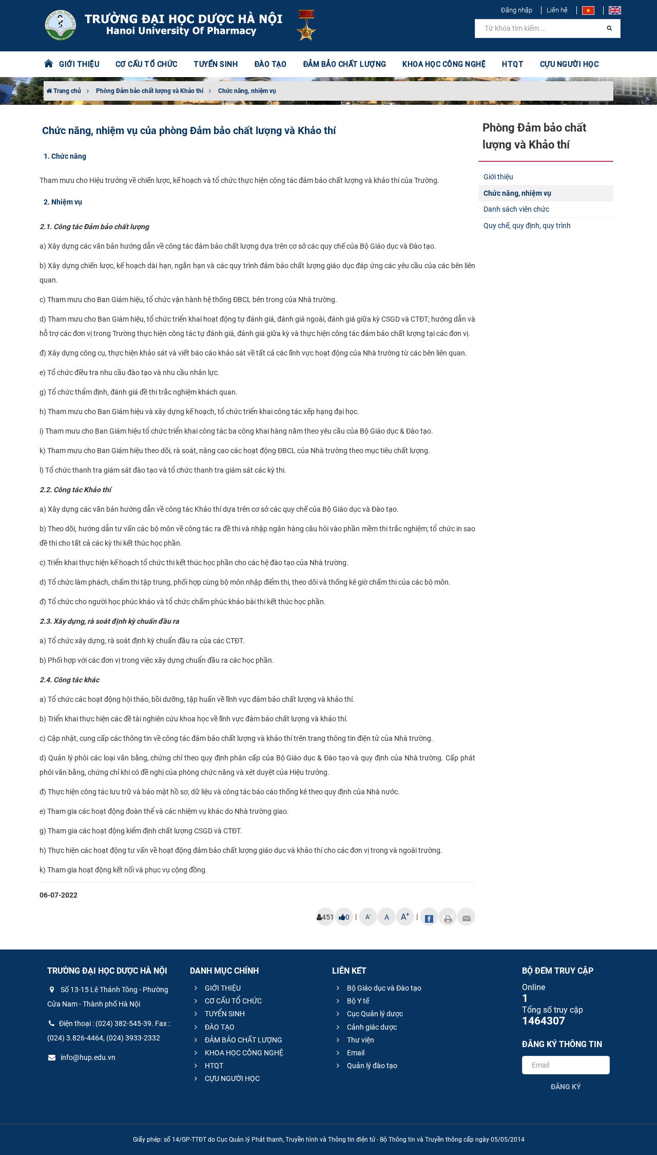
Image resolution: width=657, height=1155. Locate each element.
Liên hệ (557, 10)
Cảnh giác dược (371, 1027)
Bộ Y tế (357, 1001)
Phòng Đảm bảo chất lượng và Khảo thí (149, 91)
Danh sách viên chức (516, 209)
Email (354, 1053)
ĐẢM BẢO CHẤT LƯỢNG (242, 1040)
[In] (447, 916)
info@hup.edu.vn (87, 1057)
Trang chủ (66, 91)
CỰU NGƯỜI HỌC (231, 1078)
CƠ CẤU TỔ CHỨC (232, 1001)
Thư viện (359, 1040)
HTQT (213, 1065)
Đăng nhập (516, 10)
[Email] (466, 916)
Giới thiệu (498, 177)
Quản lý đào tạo (371, 1065)
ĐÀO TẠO (219, 1027)
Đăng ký (566, 1087)
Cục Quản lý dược (374, 1014)
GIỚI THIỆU (222, 988)
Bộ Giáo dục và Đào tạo (383, 988)
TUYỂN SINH (216, 64)
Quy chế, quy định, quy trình (527, 225)
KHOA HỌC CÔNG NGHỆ (243, 1053)
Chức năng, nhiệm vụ (247, 91)
